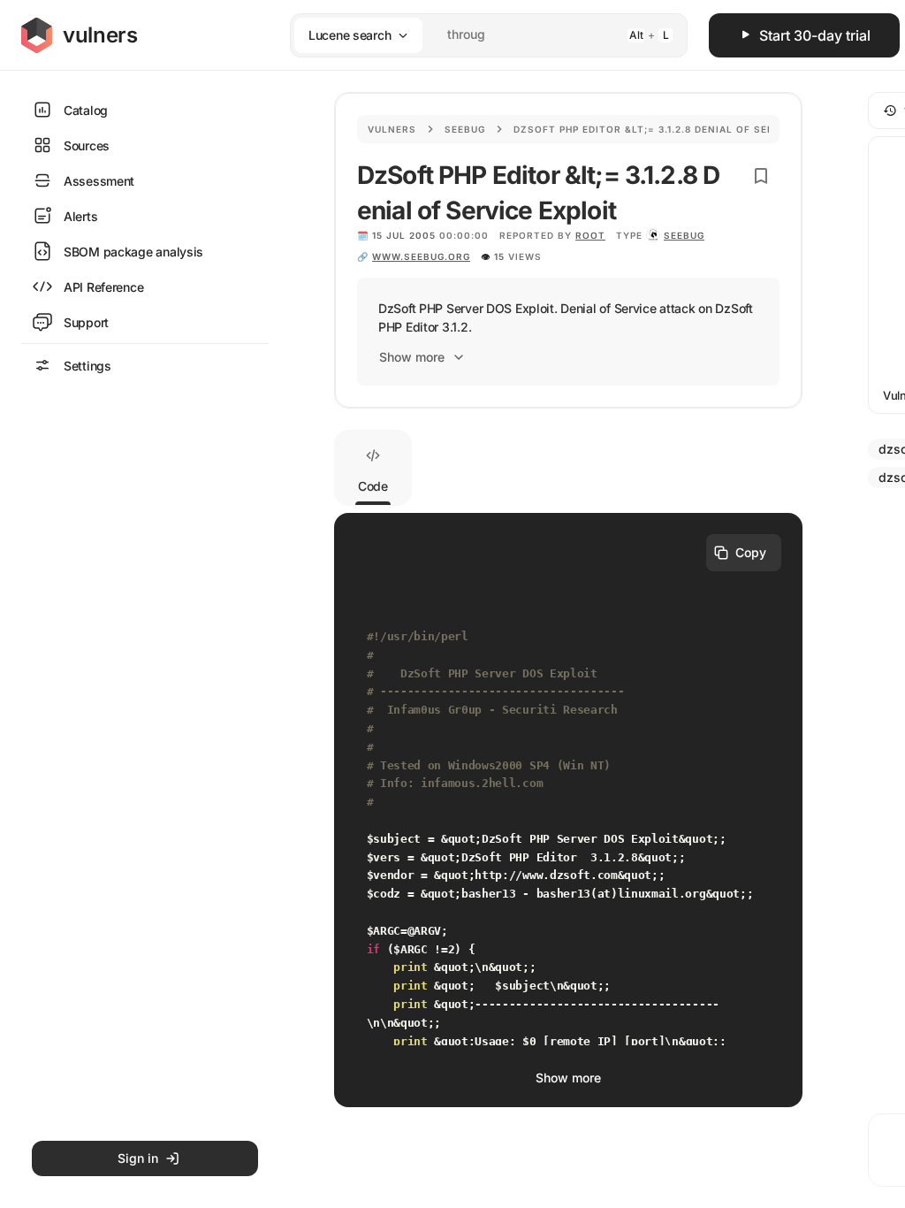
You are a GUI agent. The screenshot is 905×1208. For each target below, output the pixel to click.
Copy (750, 552)
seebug (684, 235)
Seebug (465, 129)
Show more (412, 356)
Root (590, 235)
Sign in (138, 1158)
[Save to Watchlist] (761, 176)
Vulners (392, 129)
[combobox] (466, 35)
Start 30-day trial (815, 35)
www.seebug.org (421, 256)
